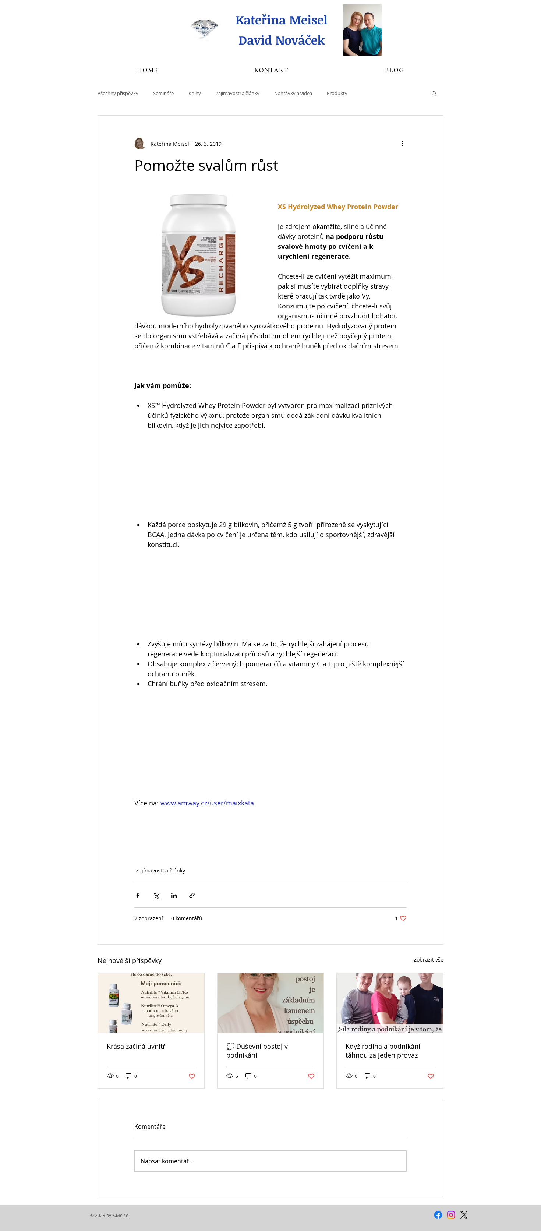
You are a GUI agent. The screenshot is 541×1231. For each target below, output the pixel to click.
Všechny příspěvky (118, 93)
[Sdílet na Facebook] (137, 895)
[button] (434, 93)
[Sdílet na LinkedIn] (173, 895)
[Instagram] (451, 1215)
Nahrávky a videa (293, 93)
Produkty (337, 93)
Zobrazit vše (428, 959)
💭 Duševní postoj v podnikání (257, 1050)
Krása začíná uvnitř (136, 1046)
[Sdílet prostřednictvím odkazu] (191, 895)
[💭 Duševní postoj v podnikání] (271, 1003)
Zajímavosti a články (237, 93)
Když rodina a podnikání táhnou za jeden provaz (383, 1050)
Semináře (163, 93)
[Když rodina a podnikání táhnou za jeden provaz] (390, 1003)
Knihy (194, 93)
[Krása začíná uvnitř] (151, 1003)
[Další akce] (402, 143)
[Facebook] (438, 1215)
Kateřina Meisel (282, 19)
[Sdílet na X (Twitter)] (155, 895)
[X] (464, 1215)
